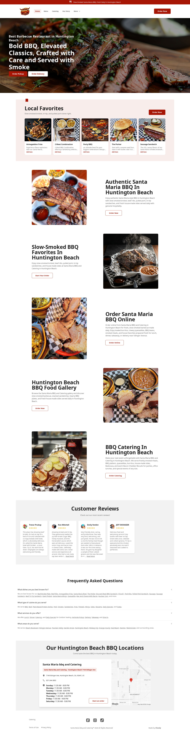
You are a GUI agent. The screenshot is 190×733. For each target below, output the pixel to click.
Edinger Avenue (45, 628)
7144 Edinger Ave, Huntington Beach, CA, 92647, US (65, 675)
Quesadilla (72, 596)
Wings (87, 607)
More (76, 11)
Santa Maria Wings (60, 596)
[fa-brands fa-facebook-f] (88, 720)
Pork (55, 607)
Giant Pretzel (47, 596)
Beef (30, 607)
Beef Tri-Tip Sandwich (34, 596)
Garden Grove (69, 628)
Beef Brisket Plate (44, 594)
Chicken (61, 607)
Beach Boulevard (32, 628)
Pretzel (81, 607)
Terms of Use (34, 727)
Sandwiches (68, 607)
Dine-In (105, 617)
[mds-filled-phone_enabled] (102, 720)
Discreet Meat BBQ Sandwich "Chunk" (110, 594)
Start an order (98, 701)
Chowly (158, 728)
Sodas (119, 607)
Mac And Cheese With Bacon (87, 596)
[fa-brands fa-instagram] (95, 720)
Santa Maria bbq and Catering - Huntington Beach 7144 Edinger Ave (69, 670)
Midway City (93, 628)
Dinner (32, 617)
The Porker (91, 594)
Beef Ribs (54, 594)
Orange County (104, 628)
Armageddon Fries (66, 594)
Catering (38, 617)
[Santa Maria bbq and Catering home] (24, 11)
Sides (93, 607)
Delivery (88, 617)
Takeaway (95, 617)
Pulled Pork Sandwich (140, 594)
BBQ (26, 607)
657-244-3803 (51, 680)
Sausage (152, 594)
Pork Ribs (128, 594)
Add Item (29, 152)
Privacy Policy (46, 727)
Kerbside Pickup (78, 617)
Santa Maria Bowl (80, 594)
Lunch (26, 617)
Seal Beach (115, 628)
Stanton (123, 628)
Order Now (162, 11)
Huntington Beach (81, 628)
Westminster (131, 628)
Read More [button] (70, 556)
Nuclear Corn (103, 596)
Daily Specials (108, 607)
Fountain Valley (57, 628)
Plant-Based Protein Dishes (43, 607)
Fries (76, 607)
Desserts (99, 607)
